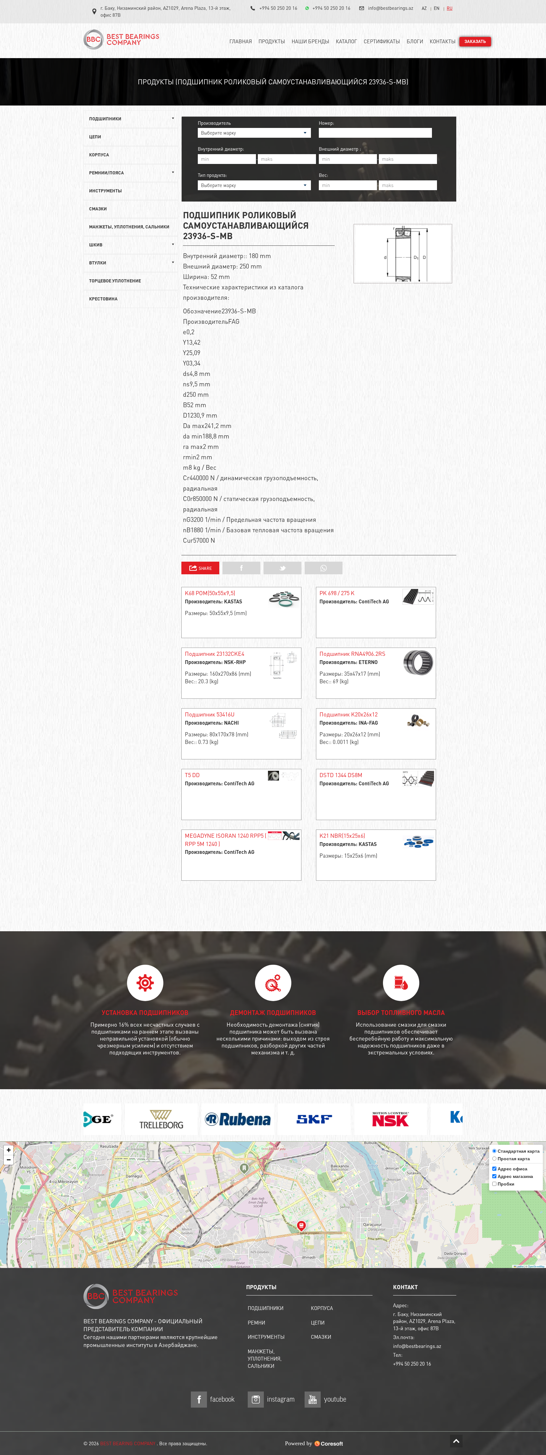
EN (437, 8)
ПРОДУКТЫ (271, 41)
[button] (244, 1170)
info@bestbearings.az (390, 8)
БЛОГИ (415, 41)
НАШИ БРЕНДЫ (310, 41)
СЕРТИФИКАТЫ (382, 41)
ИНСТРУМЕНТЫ (105, 191)
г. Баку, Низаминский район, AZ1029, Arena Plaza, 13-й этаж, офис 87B (165, 11)
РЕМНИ (256, 1322)
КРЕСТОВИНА (103, 299)
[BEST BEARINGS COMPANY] (122, 42)
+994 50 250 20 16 (278, 8)
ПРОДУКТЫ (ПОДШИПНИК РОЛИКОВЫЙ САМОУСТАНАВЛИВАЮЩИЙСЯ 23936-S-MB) (273, 81)
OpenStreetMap (536, 1266)
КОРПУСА (99, 155)
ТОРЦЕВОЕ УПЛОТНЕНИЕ (115, 281)
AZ (424, 8)
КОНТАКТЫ (443, 41)
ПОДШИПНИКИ (265, 1308)
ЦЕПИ (95, 137)
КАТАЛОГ (346, 41)
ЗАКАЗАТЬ (475, 41)
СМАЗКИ (98, 209)
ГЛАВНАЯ (240, 41)
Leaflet (520, 1266)
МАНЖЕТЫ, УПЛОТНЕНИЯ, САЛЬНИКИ (129, 227)
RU (449, 8)
